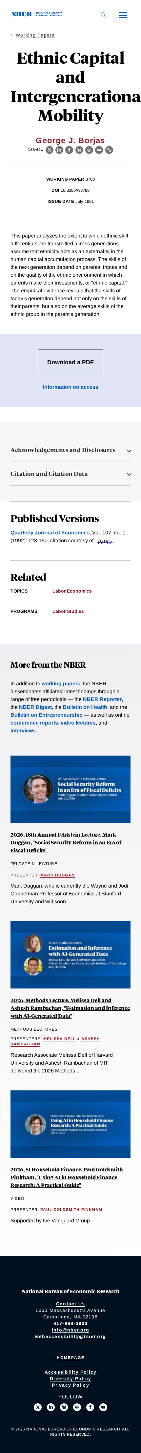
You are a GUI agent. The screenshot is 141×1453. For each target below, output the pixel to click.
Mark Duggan (57, 875)
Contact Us (70, 1303)
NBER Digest (35, 707)
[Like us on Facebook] (90, 1407)
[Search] (103, 15)
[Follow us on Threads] (77, 1407)
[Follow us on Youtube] (103, 1407)
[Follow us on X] (38, 1407)
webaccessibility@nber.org (70, 1336)
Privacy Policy (70, 1385)
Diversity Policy (70, 1378)
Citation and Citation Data (49, 474)
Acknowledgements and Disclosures (62, 450)
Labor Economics (72, 591)
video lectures (78, 723)
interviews (23, 730)
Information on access (70, 387)
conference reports (34, 723)
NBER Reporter (102, 699)
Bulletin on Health (85, 707)
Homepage (71, 1357)
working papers (61, 683)
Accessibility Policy (71, 1372)
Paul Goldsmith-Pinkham (71, 1209)
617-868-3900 (70, 1323)
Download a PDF (70, 362)
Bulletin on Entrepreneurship (46, 715)
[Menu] (123, 15)
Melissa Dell (59, 1039)
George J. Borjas (70, 140)
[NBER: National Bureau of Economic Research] (38, 15)
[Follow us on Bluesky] (64, 1407)
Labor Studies (68, 611)
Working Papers (35, 35)
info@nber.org (70, 1329)
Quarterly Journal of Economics (50, 532)
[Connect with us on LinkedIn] (51, 1407)
